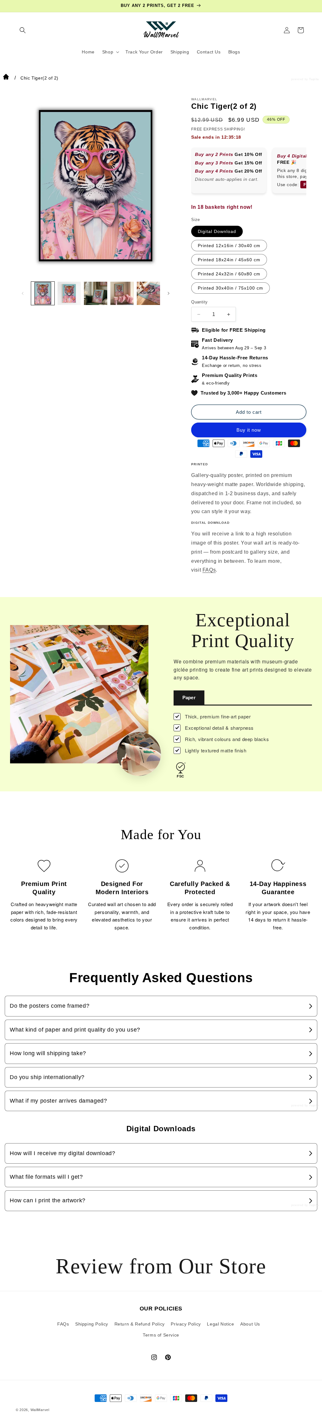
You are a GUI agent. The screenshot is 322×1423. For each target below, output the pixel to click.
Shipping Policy (91, 1323)
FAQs (209, 570)
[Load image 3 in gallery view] (95, 293)
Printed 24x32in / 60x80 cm (229, 273)
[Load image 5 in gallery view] (148, 293)
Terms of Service (161, 1334)
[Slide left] (23, 293)
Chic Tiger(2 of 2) (39, 77)
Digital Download (217, 231)
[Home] (6, 77)
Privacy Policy (186, 1323)
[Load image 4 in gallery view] (122, 293)
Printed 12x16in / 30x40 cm (229, 245)
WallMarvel (40, 1410)
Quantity (199, 302)
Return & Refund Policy (139, 1323)
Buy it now (248, 430)
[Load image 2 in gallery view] (69, 293)
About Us (250, 1323)
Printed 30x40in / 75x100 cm (230, 288)
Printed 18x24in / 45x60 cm (229, 259)
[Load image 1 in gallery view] (42, 293)
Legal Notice (220, 1323)
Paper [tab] (189, 697)
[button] (23, 30)
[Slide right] (168, 293)
